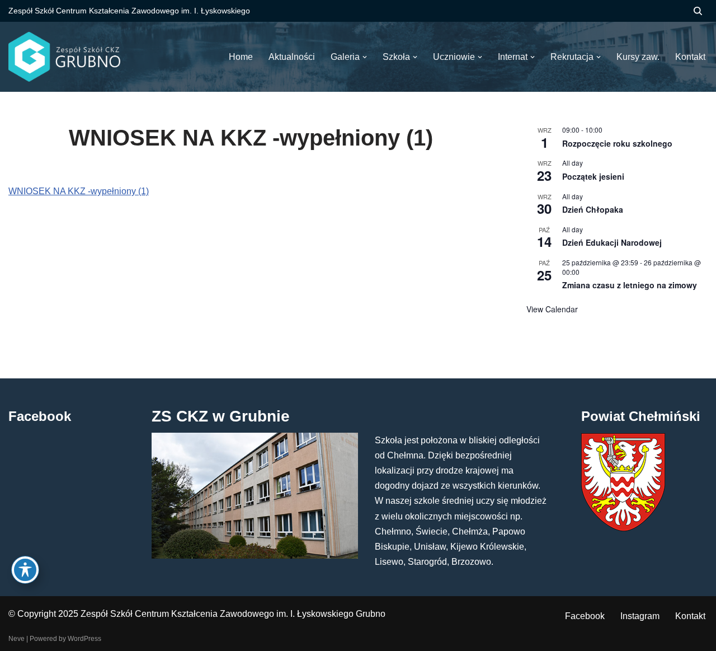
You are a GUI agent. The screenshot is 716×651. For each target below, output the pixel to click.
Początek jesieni (593, 176)
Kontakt (690, 616)
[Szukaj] (698, 11)
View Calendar (552, 309)
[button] (364, 57)
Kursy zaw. (638, 57)
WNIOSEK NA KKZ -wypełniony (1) (78, 191)
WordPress (84, 639)
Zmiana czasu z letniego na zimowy (629, 285)
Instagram (640, 616)
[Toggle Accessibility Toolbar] (25, 569)
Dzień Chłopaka (592, 209)
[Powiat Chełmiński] (623, 528)
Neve (16, 639)
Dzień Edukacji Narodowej (612, 242)
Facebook (585, 616)
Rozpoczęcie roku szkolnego (617, 143)
